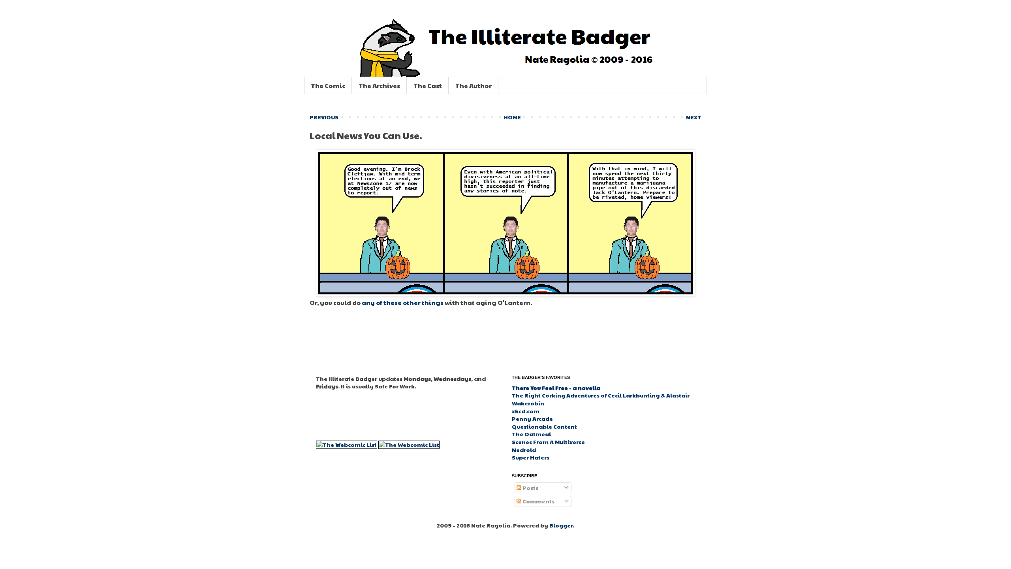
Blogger (561, 525)
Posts (529, 488)
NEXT (693, 117)
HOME (512, 117)
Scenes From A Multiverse (548, 442)
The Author (473, 85)
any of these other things (402, 302)
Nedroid (524, 450)
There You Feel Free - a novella (556, 388)
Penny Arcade (532, 418)
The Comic (328, 85)
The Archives (379, 85)
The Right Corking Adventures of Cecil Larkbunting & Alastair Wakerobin (601, 399)
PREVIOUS (324, 117)
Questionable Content (544, 426)
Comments (537, 501)
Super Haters (530, 457)
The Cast (427, 85)
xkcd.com (525, 411)
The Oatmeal (531, 434)
